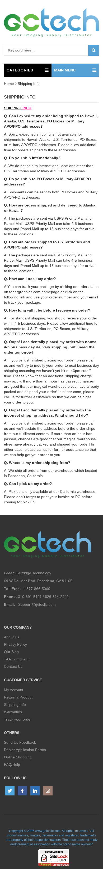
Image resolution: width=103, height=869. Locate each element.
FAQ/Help (12, 764)
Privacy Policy (15, 644)
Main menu (65, 70)
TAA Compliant (16, 659)
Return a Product (18, 697)
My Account (13, 690)
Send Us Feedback (20, 742)
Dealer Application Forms (25, 750)
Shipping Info (15, 704)
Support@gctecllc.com (37, 604)
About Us (11, 637)
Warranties (13, 712)
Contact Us (13, 666)
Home (9, 83)
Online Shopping (18, 757)
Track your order (18, 719)
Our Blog (11, 652)
